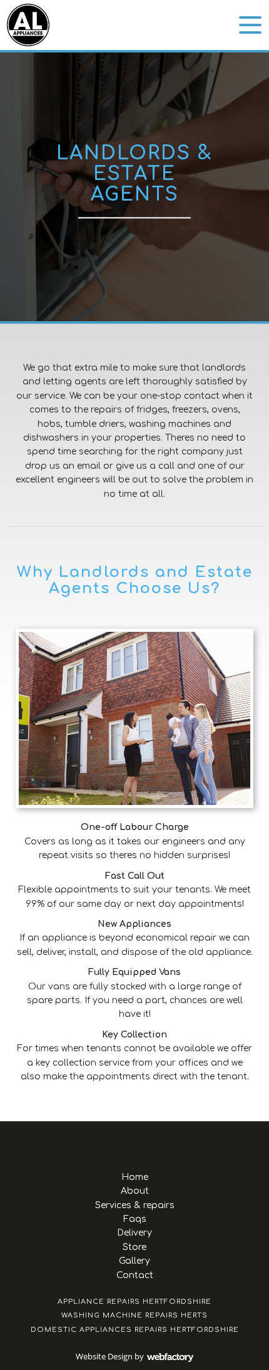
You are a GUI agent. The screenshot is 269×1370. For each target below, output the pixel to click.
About (135, 1191)
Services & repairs (135, 1205)
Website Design (104, 1356)
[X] (134, 1143)
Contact (134, 1275)
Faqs (134, 1219)
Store (134, 1247)
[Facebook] (112, 1143)
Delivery (134, 1233)
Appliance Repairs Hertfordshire (134, 1302)
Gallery (134, 1261)
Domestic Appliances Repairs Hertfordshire (135, 1330)
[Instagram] (156, 1143)
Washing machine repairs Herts (134, 1315)
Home (134, 1177)
